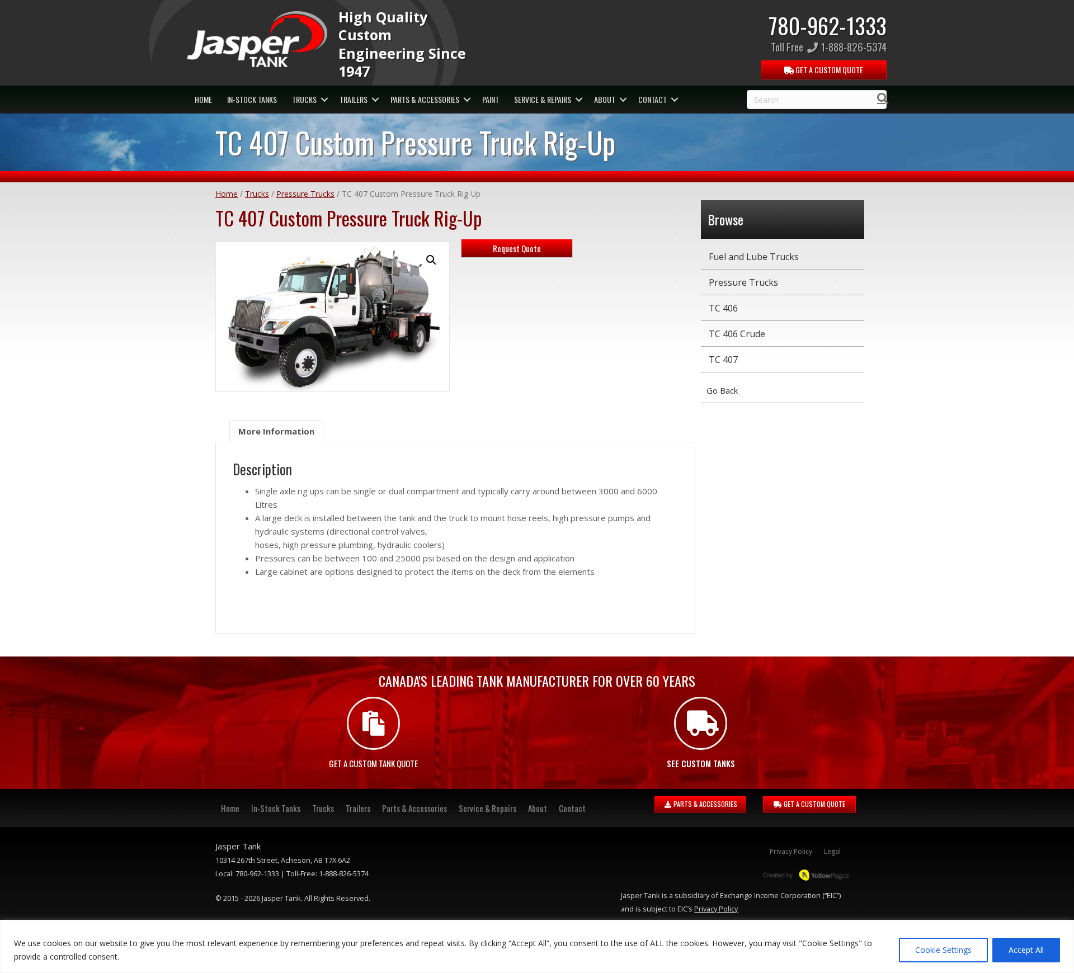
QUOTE (828, 69)
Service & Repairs (542, 99)
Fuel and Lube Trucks (754, 257)
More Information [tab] (276, 431)
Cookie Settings (943, 949)
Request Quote (517, 248)
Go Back (722, 390)
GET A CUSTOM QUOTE (813, 804)
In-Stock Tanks (252, 99)
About (604, 99)
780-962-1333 (828, 25)
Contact (652, 99)
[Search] (880, 98)
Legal (832, 851)
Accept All (1026, 949)
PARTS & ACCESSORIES (704, 804)
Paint (490, 99)
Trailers (354, 99)
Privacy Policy (791, 851)
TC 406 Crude (737, 334)
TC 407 (723, 359)
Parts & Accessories (424, 99)
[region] (537, 946)
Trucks (304, 99)
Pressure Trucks (305, 193)
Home (203, 99)
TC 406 (723, 308)
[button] (324, 100)
